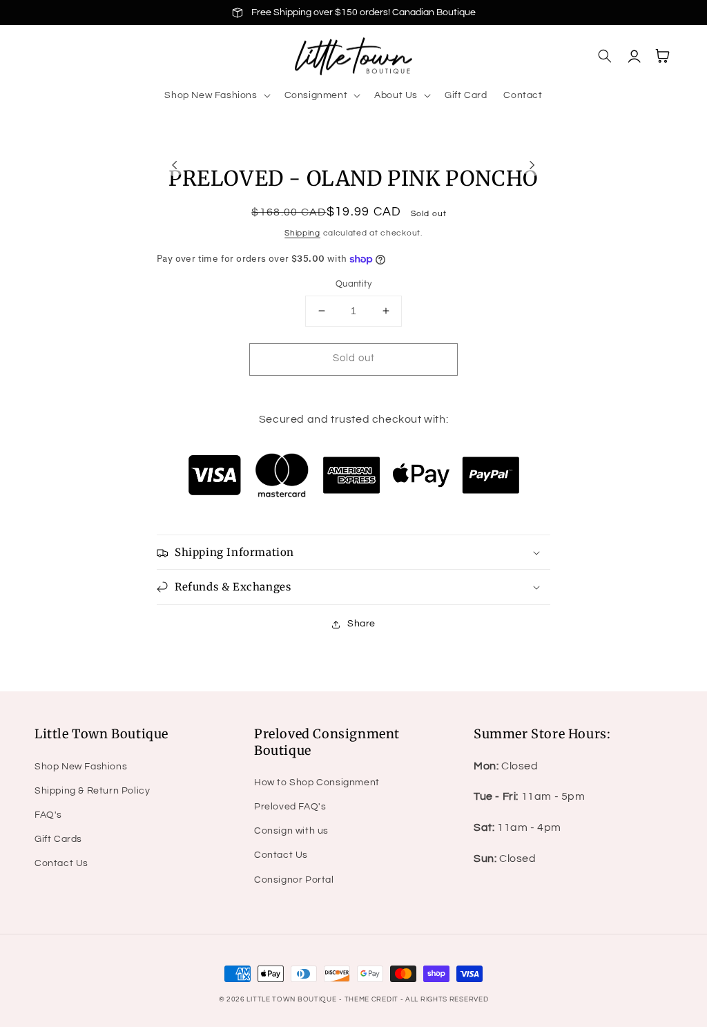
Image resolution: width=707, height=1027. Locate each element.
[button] (215, 95)
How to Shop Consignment (317, 782)
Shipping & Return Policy (92, 791)
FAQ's (48, 815)
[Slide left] (175, 165)
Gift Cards (58, 839)
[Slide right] (532, 165)
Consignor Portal (294, 880)
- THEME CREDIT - (372, 999)
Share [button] (361, 623)
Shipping (302, 233)
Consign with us (291, 831)
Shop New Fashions (81, 766)
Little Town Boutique (291, 999)
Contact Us (61, 863)
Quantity (353, 284)
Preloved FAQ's (290, 807)
